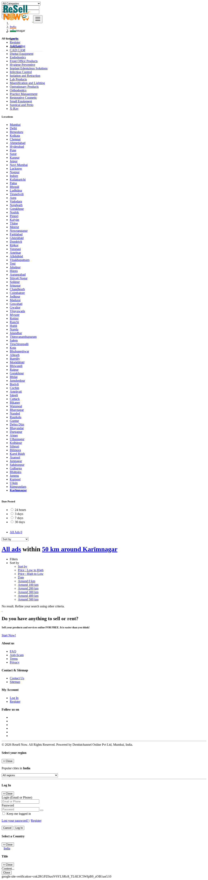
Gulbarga (16, 468)
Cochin (14, 388)
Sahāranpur (17, 464)
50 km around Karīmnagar (79, 549)
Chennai (15, 139)
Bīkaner (15, 402)
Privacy (15, 662)
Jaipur (13, 161)
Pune (13, 150)
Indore (14, 176)
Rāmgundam (18, 486)
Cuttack (15, 399)
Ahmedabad (17, 143)
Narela (14, 329)
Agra (13, 197)
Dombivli (16, 241)
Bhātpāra (15, 472)
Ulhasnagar (17, 439)
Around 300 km (28, 592)
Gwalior (15, 307)
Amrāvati (16, 391)
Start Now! (9, 635)
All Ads (16, 532)
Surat (13, 154)
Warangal (16, 406)
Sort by (22, 566)
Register (15, 42)
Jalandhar (16, 333)
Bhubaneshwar (19, 351)
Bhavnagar (17, 410)
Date (21, 577)
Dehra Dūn (17, 424)
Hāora (14, 271)
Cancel (7, 827)
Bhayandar (17, 428)
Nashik (14, 212)
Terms (14, 658)
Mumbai (15, 124)
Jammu (14, 475)
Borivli (14, 384)
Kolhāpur (16, 442)
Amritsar (15, 252)
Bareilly (15, 358)
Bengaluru (16, 132)
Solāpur (15, 282)
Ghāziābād (17, 238)
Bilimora (15, 450)
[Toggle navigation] (37, 19)
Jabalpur (15, 267)
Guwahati (16, 304)
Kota (13, 347)
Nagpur (15, 172)
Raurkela (15, 417)
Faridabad (16, 234)
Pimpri (14, 216)
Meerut (14, 227)
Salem (14, 340)
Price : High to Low (30, 573)
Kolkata (15, 135)
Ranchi (14, 322)
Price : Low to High (30, 570)
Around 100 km (28, 584)
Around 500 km (28, 599)
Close (6, 872)
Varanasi (15, 249)
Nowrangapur (19, 230)
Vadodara (16, 201)
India (7, 848)
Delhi (13, 128)
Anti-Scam (17, 655)
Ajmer (14, 435)
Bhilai (13, 377)
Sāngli (14, 395)
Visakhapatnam (19, 260)
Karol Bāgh (17, 453)
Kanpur (15, 157)
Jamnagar (16, 461)
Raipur (14, 369)
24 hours (20, 510)
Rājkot (14, 245)
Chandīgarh (17, 289)
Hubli (13, 325)
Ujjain (14, 483)
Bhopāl (14, 187)
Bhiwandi (16, 366)
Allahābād (16, 256)
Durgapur (16, 431)
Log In (14, 38)
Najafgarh (16, 205)
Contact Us (17, 678)
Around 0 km (26, 581)
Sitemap (15, 682)
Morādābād (17, 362)
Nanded (15, 413)
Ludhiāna (16, 190)
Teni (12, 263)
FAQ (13, 651)
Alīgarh (15, 355)
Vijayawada (17, 311)
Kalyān (14, 219)
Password (8, 805)
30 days (20, 522)
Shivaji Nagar (18, 278)
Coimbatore (17, 293)
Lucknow (16, 168)
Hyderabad (17, 146)
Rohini (14, 318)
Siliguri (14, 446)
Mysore (15, 314)
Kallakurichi (18, 179)
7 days (19, 518)
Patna (13, 183)
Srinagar (15, 285)
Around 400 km (28, 595)
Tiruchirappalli (19, 344)
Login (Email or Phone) (17, 797)
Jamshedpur (17, 380)
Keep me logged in (18, 813)
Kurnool (15, 479)
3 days (19, 514)
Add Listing (17, 46)
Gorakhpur (17, 208)
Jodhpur (15, 296)
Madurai (15, 300)
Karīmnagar (18, 490)
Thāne (14, 223)
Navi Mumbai (19, 165)
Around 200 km (28, 588)
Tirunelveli (17, 194)
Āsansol (15, 457)
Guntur (14, 421)
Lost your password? (15, 820)
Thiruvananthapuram (23, 336)
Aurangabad (18, 274)
